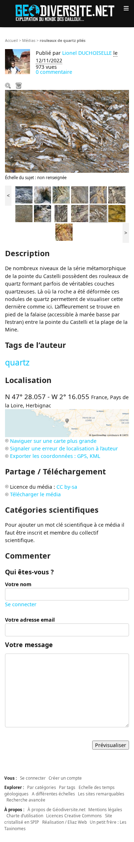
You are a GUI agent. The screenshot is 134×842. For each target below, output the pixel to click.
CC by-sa (66, 486)
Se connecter (20, 604)
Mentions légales (105, 809)
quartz (17, 362)
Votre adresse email (30, 619)
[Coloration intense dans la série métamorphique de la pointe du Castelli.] (64, 231)
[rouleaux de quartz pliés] (98, 213)
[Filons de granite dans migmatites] (117, 194)
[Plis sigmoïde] (117, 213)
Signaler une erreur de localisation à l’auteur (64, 448)
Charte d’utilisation (24, 815)
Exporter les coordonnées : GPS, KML (55, 456)
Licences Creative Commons (74, 815)
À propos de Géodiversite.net (56, 809)
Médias (28, 40)
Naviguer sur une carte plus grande (53, 440)
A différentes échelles (53, 793)
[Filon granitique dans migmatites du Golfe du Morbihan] (98, 194)
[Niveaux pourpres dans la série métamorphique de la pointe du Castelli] (79, 213)
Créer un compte (65, 778)
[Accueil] (67, 12)
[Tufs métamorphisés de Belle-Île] (24, 194)
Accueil (11, 40)
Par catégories (41, 787)
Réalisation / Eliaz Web (64, 822)
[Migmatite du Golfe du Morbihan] (24, 213)
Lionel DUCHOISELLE (87, 52)
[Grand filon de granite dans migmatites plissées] (42, 213)
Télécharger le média (19, 86)
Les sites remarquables (101, 793)
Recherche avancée (25, 800)
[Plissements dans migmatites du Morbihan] (79, 194)
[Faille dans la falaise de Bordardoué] (42, 194)
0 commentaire (54, 71)
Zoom (8, 86)
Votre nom (18, 584)
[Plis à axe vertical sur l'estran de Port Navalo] (61, 213)
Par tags (67, 787)
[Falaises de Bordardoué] (61, 194)
